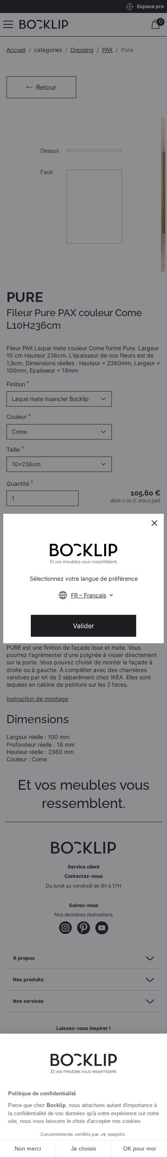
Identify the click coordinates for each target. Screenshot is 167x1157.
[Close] (154, 523)
